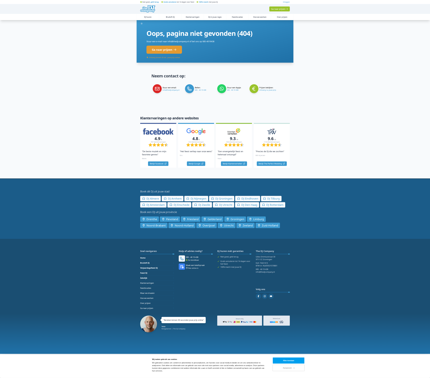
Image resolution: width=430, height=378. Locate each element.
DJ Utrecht (225, 205)
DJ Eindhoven (249, 198)
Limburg (258, 219)
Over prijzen (145, 303)
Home (142, 258)
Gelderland (214, 219)
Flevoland (171, 219)
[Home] (147, 9)
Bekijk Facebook (157, 163)
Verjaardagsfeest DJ (149, 268)
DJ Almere (152, 198)
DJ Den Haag (249, 205)
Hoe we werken (146, 298)
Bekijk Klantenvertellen (233, 163)
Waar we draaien (147, 293)
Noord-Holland (184, 225)
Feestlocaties (145, 288)
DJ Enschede (181, 205)
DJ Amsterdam (155, 205)
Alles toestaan (288, 360)
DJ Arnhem (174, 198)
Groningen (237, 219)
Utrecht (228, 225)
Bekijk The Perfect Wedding (270, 163)
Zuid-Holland (269, 225)
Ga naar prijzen (146, 308)
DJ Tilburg (273, 198)
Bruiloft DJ (144, 263)
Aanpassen (287, 368)
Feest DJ (143, 273)
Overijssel (208, 225)
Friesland (192, 219)
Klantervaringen (147, 283)
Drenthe (151, 219)
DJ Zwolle (204, 205)
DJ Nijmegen (198, 198)
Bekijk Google (195, 163)
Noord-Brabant (156, 225)
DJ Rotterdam (274, 205)
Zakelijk (143, 278)
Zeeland (247, 225)
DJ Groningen (223, 198)
